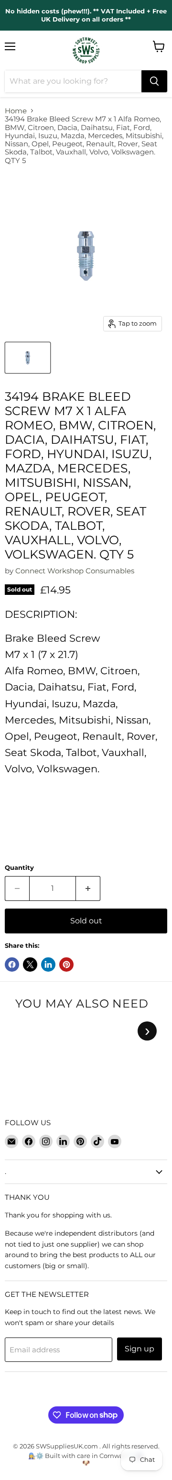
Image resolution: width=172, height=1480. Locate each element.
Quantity (19, 867)
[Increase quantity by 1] (88, 888)
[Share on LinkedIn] (48, 964)
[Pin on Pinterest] (66, 964)
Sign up (139, 1348)
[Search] (154, 81)
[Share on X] (30, 964)
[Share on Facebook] (12, 964)
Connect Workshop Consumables (74, 570)
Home (16, 111)
